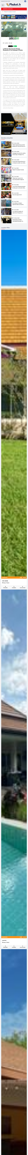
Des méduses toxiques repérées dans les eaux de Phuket (17, 203)
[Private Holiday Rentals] (14, 123)
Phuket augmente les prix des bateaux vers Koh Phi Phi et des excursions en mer (19, 145)
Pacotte (4, 940)
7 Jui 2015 (6, 43)
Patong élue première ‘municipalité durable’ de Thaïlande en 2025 (17, 220)
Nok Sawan (5, 580)
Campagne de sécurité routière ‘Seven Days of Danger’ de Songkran (19, 153)
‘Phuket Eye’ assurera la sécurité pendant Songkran (18, 178)
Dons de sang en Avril (17, 194)
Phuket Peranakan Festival (18, 169)
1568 (11, 43)
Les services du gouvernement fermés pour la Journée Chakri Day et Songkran (18, 186)
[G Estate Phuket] (14, 16)
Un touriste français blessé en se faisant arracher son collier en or (18, 161)
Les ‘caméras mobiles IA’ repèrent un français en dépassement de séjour (17, 211)
